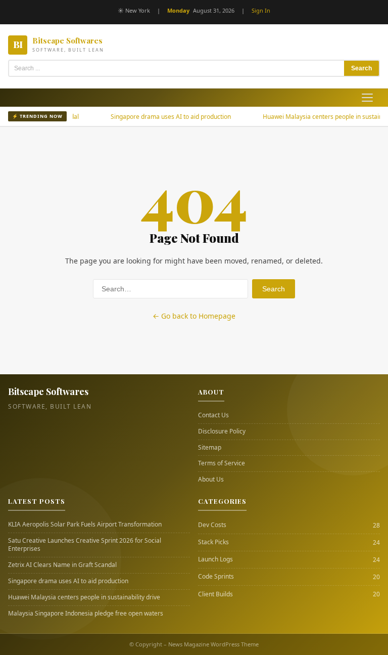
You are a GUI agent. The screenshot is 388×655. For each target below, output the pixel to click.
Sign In (261, 10)
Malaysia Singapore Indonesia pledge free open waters (85, 613)
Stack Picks (213, 542)
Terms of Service (221, 463)
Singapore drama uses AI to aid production (159, 116)
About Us (211, 479)
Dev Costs (212, 525)
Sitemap (209, 448)
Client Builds (215, 594)
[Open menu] (367, 98)
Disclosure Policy (222, 431)
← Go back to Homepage (194, 316)
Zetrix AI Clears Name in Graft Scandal (62, 565)
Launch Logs (215, 559)
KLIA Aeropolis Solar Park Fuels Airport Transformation (85, 524)
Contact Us (213, 415)
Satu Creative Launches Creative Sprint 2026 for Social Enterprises (84, 545)
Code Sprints (216, 577)
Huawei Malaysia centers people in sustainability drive (84, 597)
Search (361, 68)
